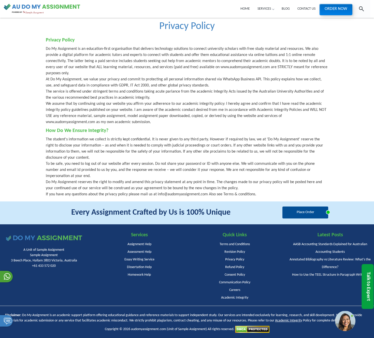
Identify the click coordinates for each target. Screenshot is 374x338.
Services (264, 9)
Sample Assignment (192, 329)
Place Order (305, 212)
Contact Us (306, 9)
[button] (345, 321)
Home (245, 9)
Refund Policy (234, 267)
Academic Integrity (234, 298)
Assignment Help (139, 244)
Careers (234, 290)
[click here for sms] (6, 321)
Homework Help (139, 275)
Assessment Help (139, 252)
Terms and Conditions (235, 244)
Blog (286, 9)
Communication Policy (234, 282)
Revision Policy (234, 252)
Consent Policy (235, 275)
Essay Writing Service (139, 259)
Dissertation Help (139, 267)
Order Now (336, 9)
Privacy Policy (234, 259)
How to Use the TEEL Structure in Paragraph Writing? (330, 275)
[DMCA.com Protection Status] (252, 329)
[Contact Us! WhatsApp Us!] (6, 276)
